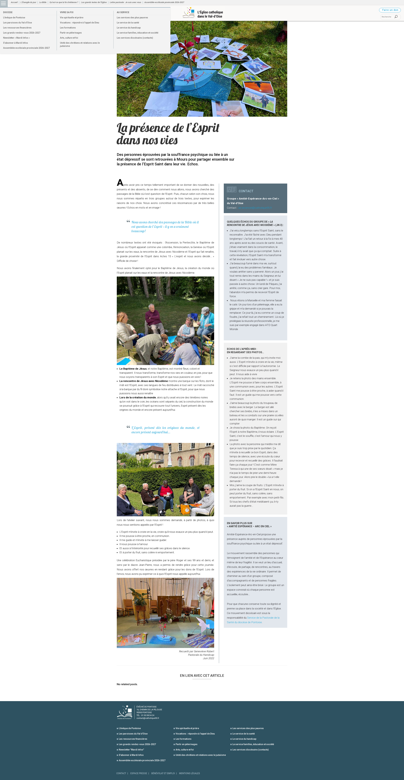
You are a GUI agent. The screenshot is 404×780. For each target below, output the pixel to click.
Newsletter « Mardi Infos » (16, 38)
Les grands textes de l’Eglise (94, 2)
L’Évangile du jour (28, 2)
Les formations (68, 27)
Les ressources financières (17, 27)
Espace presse (138, 773)
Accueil (14, 2)
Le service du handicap (129, 27)
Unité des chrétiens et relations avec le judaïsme (80, 44)
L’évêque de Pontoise (14, 17)
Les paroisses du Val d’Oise (17, 22)
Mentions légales (189, 773)
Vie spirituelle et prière (71, 17)
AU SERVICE (123, 12)
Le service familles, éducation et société (137, 32)
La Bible (42, 2)
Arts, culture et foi (69, 38)
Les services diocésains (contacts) (135, 38)
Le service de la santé (128, 22)
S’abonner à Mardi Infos (15, 43)
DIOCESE (7, 12)
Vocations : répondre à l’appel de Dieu (79, 22)
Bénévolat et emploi (163, 773)
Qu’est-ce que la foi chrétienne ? (64, 2)
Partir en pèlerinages (71, 32)
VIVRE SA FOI (66, 12)
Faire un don (390, 10)
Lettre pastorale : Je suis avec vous (125, 2)
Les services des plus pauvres (132, 17)
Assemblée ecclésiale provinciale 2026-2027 (26, 48)
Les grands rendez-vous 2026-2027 (21, 32)
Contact (121, 773)
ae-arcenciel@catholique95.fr (255, 207)
